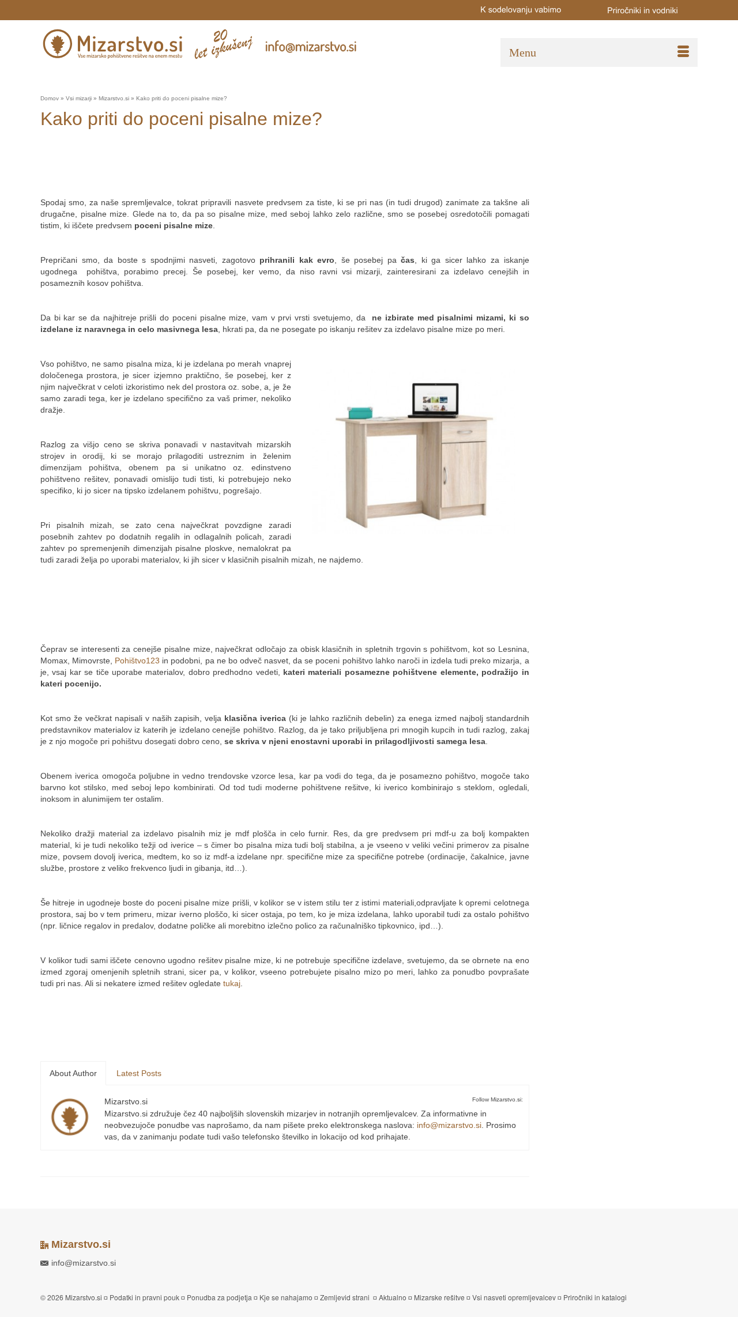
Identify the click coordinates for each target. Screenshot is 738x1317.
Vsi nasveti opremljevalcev (514, 1297)
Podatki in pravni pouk (144, 1297)
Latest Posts (138, 1073)
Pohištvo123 (137, 660)
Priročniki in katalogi (595, 1297)
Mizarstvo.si (126, 1101)
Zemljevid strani (345, 1297)
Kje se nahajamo (285, 1297)
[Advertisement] (250, 168)
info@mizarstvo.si (449, 1125)
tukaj (231, 983)
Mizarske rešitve (439, 1297)
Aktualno (392, 1297)
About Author (73, 1073)
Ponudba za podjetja (219, 1297)
